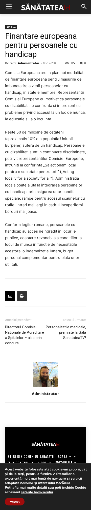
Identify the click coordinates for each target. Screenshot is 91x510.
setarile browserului (37, 492)
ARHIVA (11, 27)
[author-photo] (45, 386)
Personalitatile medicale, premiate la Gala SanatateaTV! (66, 332)
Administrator (28, 63)
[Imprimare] (22, 296)
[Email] (10, 296)
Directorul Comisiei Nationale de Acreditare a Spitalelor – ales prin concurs (24, 335)
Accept (14, 502)
